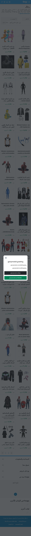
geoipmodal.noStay (15, 273)
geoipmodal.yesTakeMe (15, 278)
